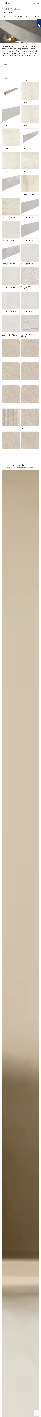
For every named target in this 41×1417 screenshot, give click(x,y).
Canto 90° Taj (6, 102)
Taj (3, 359)
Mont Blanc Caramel (28, 194)
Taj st (23, 428)
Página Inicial (6, 9)
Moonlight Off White (27, 217)
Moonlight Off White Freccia (27, 287)
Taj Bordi (5, 428)
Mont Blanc (25, 102)
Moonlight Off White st (9, 311)
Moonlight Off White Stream (27, 335)
